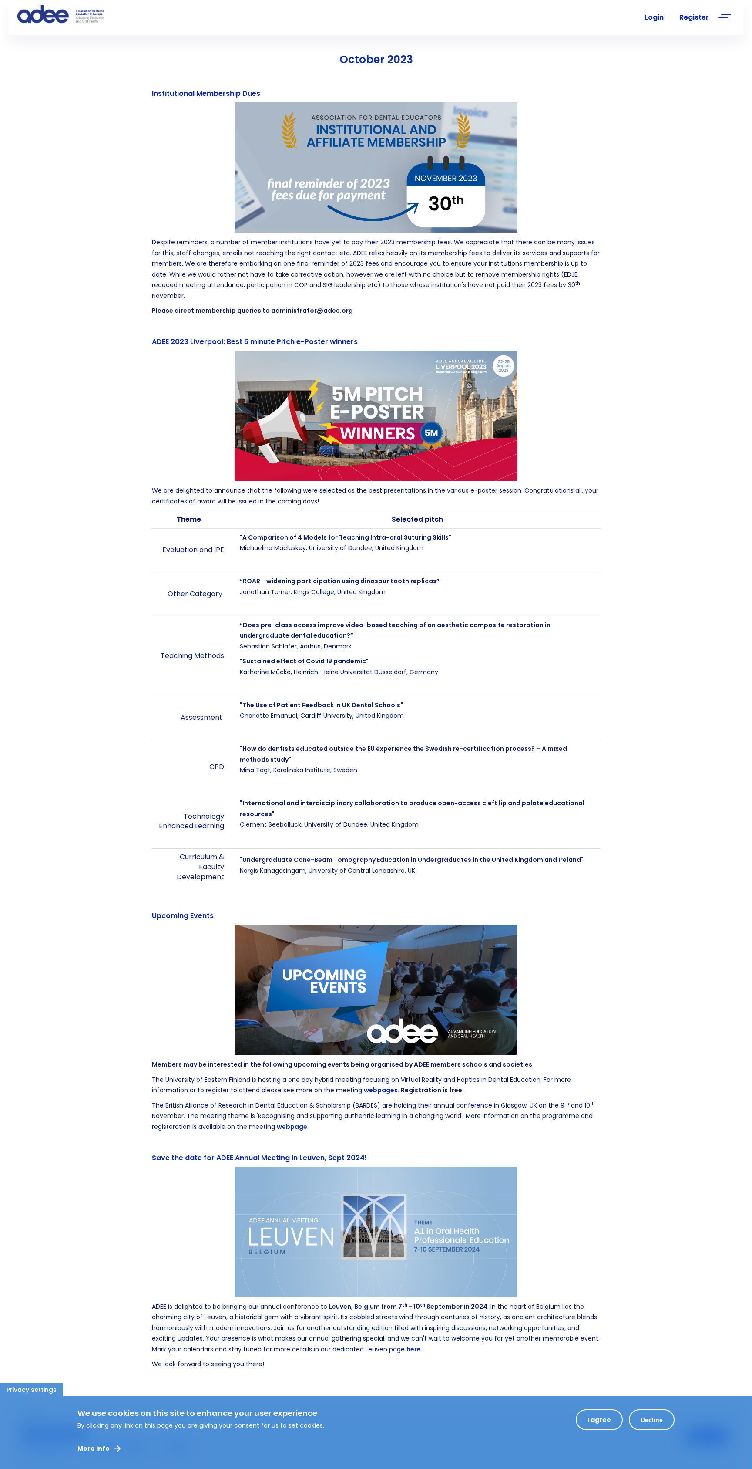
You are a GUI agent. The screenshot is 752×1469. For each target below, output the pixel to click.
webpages (381, 1090)
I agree (599, 1419)
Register (694, 17)
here (413, 1349)
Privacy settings (32, 1389)
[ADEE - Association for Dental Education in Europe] (82, 15)
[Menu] (725, 18)
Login (654, 17)
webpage (292, 1126)
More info (93, 1448)
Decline (652, 1419)
